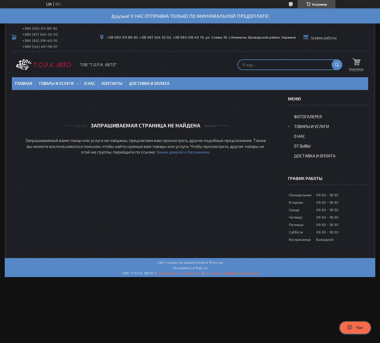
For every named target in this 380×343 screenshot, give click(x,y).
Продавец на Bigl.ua (190, 267)
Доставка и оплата (149, 83)
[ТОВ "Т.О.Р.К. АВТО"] (44, 64)
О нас (89, 83)
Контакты (112, 83)
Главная (23, 83)
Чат (359, 327)
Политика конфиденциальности (231, 273)
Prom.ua (216, 262)
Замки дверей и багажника (182, 151)
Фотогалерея (308, 116)
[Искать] (337, 64)
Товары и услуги (56, 83)
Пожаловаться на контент (179, 273)
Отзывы (302, 145)
